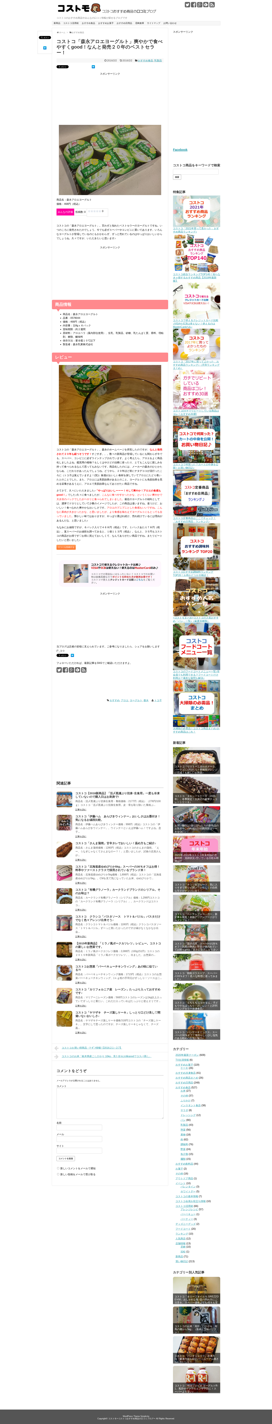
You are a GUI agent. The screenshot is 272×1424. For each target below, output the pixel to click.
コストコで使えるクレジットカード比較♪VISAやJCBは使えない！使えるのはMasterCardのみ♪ (195, 323)
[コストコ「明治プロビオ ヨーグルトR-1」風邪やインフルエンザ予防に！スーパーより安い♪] (196, 1379)
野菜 (183, 1149)
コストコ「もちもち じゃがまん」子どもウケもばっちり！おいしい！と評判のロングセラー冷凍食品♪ (196, 1005)
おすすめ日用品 (124, 23)
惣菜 (183, 1129)
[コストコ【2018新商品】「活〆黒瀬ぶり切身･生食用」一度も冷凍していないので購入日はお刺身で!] (64, 806)
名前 (59, 1123)
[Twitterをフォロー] (187, 6)
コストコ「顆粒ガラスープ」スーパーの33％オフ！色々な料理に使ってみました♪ (196, 976)
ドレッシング (188, 1115)
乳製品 (158, 60)
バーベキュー (188, 1214)
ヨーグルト (136, 700)
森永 (146, 700)
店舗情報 (181, 1243)
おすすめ (115, 700)
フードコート (183, 1229)
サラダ (184, 1110)
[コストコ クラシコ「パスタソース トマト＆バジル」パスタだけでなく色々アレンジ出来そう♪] (64, 929)
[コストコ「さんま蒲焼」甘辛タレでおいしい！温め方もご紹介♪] (64, 856)
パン (183, 1120)
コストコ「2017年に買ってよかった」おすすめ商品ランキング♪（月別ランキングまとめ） (196, 365)
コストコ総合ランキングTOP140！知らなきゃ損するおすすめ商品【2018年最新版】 (196, 277)
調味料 (184, 1144)
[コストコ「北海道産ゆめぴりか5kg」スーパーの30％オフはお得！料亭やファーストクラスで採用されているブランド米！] (64, 880)
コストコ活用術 (71, 23)
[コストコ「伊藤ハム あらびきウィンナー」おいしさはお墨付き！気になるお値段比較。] (64, 829)
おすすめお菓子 (106, 23)
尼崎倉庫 (139, 23)
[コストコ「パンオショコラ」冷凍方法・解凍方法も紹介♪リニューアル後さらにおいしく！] (196, 1349)
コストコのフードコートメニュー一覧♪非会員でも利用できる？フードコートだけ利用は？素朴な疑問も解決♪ (196, 674)
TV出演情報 (182, 1060)
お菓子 (179, 1168)
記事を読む (80, 809)
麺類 (183, 1159)
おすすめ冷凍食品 (186, 1073)
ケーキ (184, 1068)
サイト (60, 1146)
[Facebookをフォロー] (193, 6)
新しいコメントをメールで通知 (78, 1168)
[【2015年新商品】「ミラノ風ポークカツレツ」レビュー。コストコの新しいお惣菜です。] (64, 956)
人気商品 (181, 1238)
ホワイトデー (188, 1191)
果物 (183, 1134)
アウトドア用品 (184, 1178)
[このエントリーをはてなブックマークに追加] (44, 48)
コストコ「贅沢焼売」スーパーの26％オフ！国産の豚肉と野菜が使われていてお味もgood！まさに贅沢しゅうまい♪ (196, 948)
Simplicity (144, 1416)
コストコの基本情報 (187, 1196)
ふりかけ (186, 1100)
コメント (62, 1086)
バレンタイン (188, 1186)
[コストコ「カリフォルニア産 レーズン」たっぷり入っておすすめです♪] (64, 1002)
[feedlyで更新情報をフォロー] (206, 6)
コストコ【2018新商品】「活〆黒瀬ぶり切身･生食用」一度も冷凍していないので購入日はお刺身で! (117, 795)
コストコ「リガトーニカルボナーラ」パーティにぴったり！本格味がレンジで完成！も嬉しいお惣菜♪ (196, 769)
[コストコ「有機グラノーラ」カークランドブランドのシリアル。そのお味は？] (64, 903)
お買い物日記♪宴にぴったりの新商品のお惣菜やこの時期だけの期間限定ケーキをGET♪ (197, 828)
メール (60, 1134)
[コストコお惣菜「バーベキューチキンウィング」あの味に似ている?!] (64, 979)
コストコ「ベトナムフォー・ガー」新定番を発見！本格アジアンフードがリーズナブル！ (196, 917)
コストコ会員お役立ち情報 (191, 1201)
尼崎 (183, 1246)
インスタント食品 (191, 1105)
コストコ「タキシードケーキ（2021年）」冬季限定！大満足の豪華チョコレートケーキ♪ (196, 799)
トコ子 (158, 700)
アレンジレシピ (189, 1209)
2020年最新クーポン (187, 1055)
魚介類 (184, 1154)
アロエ (124, 700)
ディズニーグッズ (186, 1224)
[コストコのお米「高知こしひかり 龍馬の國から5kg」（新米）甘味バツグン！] (196, 1320)
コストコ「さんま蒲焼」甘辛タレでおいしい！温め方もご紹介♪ (115, 843)
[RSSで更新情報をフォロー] (212, 6)
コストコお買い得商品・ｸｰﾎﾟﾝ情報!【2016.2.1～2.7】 (92, 1047)
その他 (184, 1095)
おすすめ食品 (88, 23)
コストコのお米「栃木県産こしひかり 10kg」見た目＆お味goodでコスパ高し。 (107, 1056)
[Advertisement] (110, 100)
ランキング (182, 1233)
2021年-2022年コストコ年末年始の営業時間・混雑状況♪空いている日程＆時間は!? (197, 858)
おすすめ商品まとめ (187, 1077)
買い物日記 (182, 1261)
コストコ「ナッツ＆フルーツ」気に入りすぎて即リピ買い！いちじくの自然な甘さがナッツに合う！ (196, 887)
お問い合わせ (170, 23)
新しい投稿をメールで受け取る (78, 1174)
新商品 (57, 23)
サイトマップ (153, 23)
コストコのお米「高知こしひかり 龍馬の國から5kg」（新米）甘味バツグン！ (196, 1329)
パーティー (187, 1219)
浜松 (183, 1251)
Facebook (180, 149)
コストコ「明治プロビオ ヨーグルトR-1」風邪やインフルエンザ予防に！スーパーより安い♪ (196, 1388)
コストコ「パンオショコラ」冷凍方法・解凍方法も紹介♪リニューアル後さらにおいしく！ (197, 1359)
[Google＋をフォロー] (199, 6)
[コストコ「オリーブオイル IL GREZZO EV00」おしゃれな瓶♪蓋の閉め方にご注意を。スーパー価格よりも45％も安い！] (196, 1290)
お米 (183, 1090)
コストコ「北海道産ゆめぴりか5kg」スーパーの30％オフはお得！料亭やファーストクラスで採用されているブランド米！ (117, 868)
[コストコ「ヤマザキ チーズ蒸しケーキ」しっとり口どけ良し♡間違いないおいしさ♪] (64, 1025)
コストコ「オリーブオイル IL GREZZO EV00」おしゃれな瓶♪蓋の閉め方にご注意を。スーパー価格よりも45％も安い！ (196, 1299)
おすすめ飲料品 (184, 1164)
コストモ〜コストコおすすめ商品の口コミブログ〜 (131, 1418)
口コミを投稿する (66, 547)
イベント (181, 1183)
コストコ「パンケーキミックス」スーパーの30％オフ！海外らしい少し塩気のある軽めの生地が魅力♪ (196, 1035)
